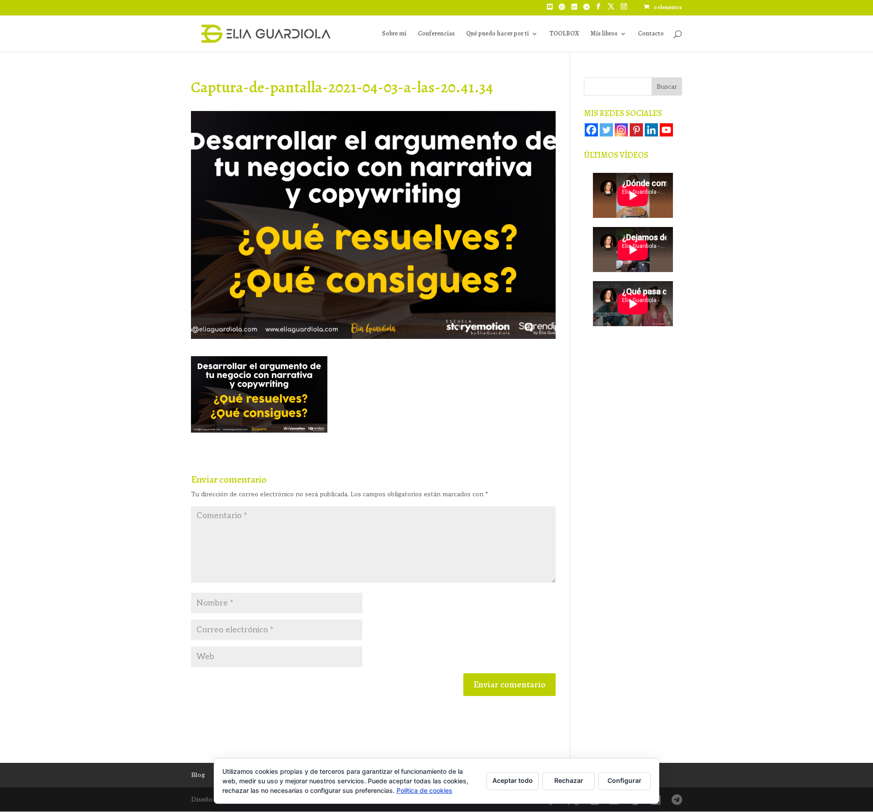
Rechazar (568, 780)
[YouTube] (549, 9)
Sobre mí (394, 34)
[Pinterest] (562, 9)
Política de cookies (424, 790)
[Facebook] (591, 129)
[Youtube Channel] (666, 129)
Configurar (624, 780)
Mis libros (603, 34)
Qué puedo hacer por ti (497, 34)
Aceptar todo (512, 780)
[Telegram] (586, 9)
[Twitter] (606, 129)
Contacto (651, 34)
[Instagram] (621, 129)
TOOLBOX (564, 34)
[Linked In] (574, 9)
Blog (198, 775)
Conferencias (436, 34)
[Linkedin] (651, 129)
